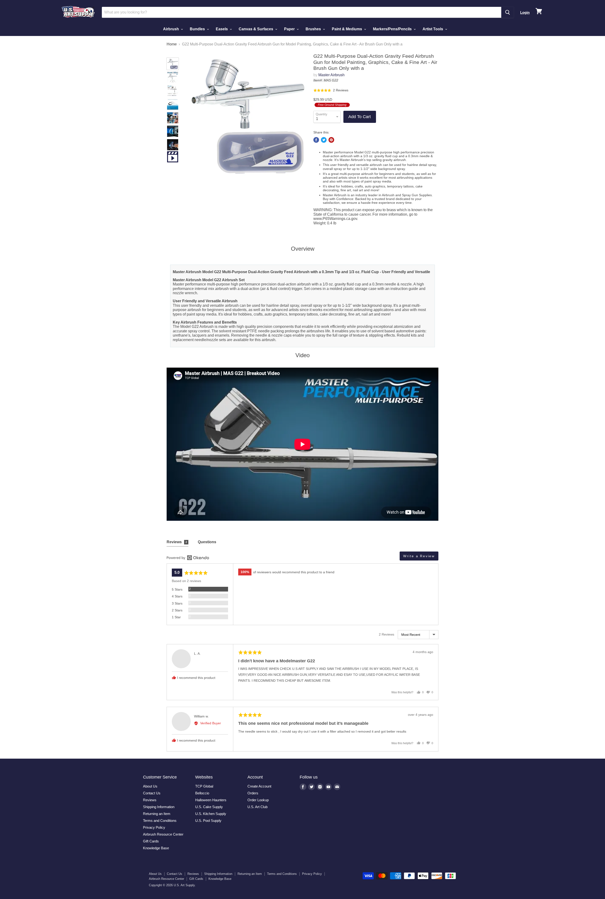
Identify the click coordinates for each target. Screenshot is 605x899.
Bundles (198, 29)
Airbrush (171, 29)
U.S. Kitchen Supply (210, 814)
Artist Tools (433, 29)
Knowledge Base (156, 848)
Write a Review (419, 556)
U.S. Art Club (257, 807)
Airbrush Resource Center (163, 834)
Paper (290, 29)
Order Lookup (258, 800)
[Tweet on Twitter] (324, 140)
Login (525, 12)
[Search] (507, 12)
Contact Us (151, 793)
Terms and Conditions (160, 821)
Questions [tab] (207, 542)
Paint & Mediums (347, 29)
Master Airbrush (331, 75)
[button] (330, 90)
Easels (222, 29)
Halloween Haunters (210, 800)
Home (172, 44)
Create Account (259, 786)
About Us (150, 786)
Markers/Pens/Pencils (393, 29)
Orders (252, 793)
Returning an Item (156, 814)
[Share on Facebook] (316, 140)
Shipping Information (158, 807)
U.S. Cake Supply (209, 807)
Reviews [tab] (177, 542)
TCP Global (204, 786)
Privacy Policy (154, 827)
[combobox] (301, 12)
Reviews (149, 800)
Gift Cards (151, 841)
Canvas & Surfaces (256, 29)
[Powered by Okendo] (188, 558)
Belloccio (202, 793)
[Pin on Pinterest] (331, 140)
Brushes (314, 29)
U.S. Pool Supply (208, 821)
